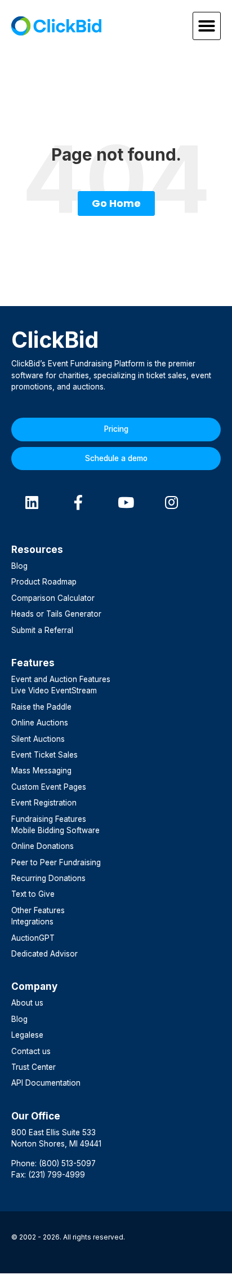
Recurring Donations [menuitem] (48, 878)
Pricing (116, 428)
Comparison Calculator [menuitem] (53, 598)
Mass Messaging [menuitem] (41, 770)
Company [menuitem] (34, 987)
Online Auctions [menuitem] (39, 722)
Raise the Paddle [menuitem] (41, 706)
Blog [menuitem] (19, 565)
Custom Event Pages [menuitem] (48, 786)
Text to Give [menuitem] (33, 893)
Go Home (116, 203)
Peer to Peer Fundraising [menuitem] (56, 862)
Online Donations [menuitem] (42, 846)
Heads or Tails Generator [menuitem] (56, 613)
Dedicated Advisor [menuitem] (44, 953)
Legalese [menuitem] (27, 1034)
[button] (207, 26)
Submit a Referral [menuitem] (42, 630)
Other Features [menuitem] (38, 910)
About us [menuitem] (27, 1002)
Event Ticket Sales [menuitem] (44, 754)
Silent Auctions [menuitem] (38, 738)
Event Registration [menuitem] (44, 802)
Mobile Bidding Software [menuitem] (55, 830)
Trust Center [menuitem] (33, 1067)
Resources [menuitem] (37, 550)
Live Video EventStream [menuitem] (54, 690)
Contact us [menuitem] (31, 1051)
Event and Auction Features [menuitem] (60, 679)
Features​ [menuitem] (33, 663)
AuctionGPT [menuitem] (33, 937)
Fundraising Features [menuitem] (48, 819)
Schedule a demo (116, 458)
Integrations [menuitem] (32, 921)
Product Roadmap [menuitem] (44, 581)
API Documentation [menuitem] (46, 1082)
